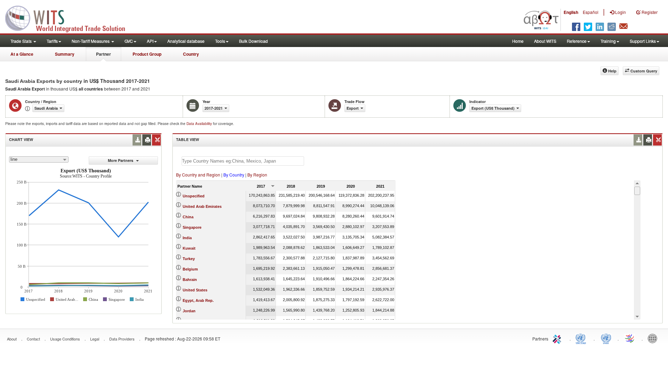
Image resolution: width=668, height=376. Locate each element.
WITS (69, 17)
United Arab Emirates (202, 206)
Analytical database (186, 41)
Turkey (189, 259)
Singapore (192, 227)
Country (191, 54)
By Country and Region (198, 175)
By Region (257, 175)
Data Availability (199, 123)
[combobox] (39, 159)
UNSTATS (606, 338)
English (571, 12)
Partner (103, 54)
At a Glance (21, 54)
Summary (64, 54)
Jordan (189, 311)
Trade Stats (21, 41)
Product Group (147, 54)
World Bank (654, 338)
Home (518, 41)
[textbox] (243, 161)
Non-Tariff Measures (91, 41)
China (188, 217)
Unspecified (194, 196)
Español (590, 12)
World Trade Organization (630, 338)
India (187, 238)
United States (195, 290)
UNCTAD (582, 338)
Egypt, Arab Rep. (198, 300)
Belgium (190, 269)
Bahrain (190, 279)
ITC (558, 338)
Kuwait (189, 248)
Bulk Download (253, 41)
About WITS (545, 41)
